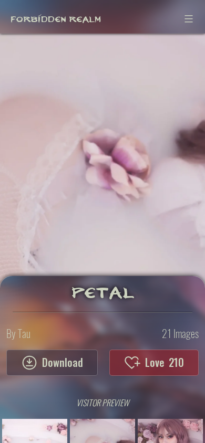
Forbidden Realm (56, 16)
